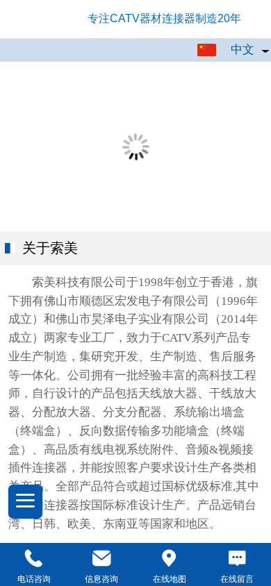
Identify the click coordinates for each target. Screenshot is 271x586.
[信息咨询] (102, 558)
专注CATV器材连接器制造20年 (164, 18)
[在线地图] (170, 558)
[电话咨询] (34, 558)
